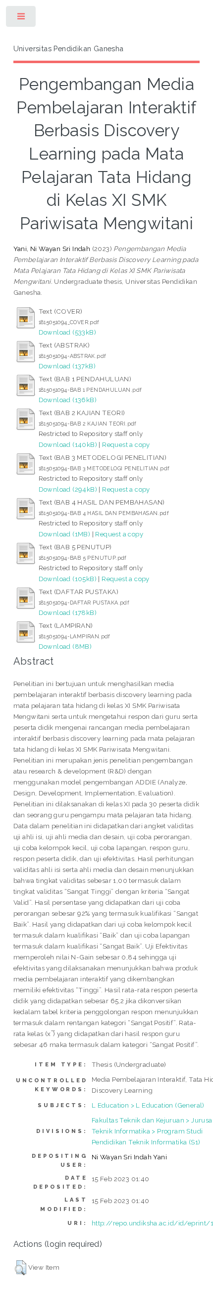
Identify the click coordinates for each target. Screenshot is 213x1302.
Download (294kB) (68, 489)
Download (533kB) (67, 332)
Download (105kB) (68, 579)
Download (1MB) (65, 534)
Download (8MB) (65, 646)
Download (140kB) (68, 444)
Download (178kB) (68, 612)
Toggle (21, 18)
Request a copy (126, 444)
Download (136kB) (68, 400)
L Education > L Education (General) (148, 1105)
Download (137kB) (67, 366)
